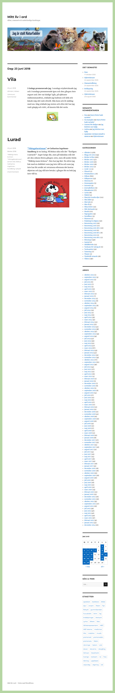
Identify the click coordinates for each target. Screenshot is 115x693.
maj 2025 (87, 287)
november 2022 (90, 357)
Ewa (85, 115)
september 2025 (90, 277)
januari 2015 (88, 523)
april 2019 (87, 402)
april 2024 (88, 317)
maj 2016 (87, 485)
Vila (11, 79)
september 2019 (90, 391)
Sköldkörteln (89, 245)
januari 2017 (88, 466)
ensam (91, 606)
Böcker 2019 (88, 164)
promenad (87, 637)
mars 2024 (88, 320)
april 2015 (87, 516)
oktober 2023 (89, 332)
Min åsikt (87, 200)
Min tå (86, 204)
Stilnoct (86, 653)
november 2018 (89, 414)
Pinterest (87, 219)
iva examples (89, 120)
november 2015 (89, 499)
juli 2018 (87, 424)
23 (102, 559)
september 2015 (90, 504)
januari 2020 (88, 381)
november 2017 (89, 442)
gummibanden (96, 610)
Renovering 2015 (90, 223)
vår (102, 665)
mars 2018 (88, 433)
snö (100, 645)
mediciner (98, 629)
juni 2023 (87, 341)
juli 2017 (87, 452)
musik (99, 633)
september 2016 (90, 475)
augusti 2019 (88, 393)
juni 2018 (87, 426)
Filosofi (87, 171)
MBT (101, 625)
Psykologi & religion (91, 221)
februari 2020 (89, 379)
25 (84, 563)
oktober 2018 (89, 416)
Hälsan (16, 91)
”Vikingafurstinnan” (37, 148)
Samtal (86, 242)
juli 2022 (87, 367)
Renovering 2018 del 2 (92, 233)
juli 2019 (87, 395)
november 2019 (89, 386)
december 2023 (89, 327)
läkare (92, 621)
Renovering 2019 (90, 235)
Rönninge (87, 240)
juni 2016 (87, 483)
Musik (86, 211)
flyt (103, 606)
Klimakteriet (88, 190)
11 (84, 554)
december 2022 (89, 355)
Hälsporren (88, 178)
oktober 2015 (89, 501)
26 (88, 563)
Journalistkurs (89, 188)
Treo (104, 657)
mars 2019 (88, 405)
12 (88, 554)
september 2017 (90, 447)
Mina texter (88, 207)
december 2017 (89, 440)
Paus (86, 72)
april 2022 (88, 374)
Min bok (87, 202)
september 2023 (90, 334)
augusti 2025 (89, 280)
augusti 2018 (88, 421)
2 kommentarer (13, 172)
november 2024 (90, 301)
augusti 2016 (88, 478)
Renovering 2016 (90, 226)
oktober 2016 (89, 473)
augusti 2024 (89, 308)
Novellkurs (88, 216)
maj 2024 (87, 315)
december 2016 (89, 468)
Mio (84, 633)
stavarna (93, 649)
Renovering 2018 (90, 230)
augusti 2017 (88, 450)
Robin (96, 641)
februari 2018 (89, 435)
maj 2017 (87, 457)
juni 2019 (87, 398)
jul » (102, 567)
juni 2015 (87, 511)
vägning (95, 665)
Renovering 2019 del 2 (92, 237)
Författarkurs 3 (89, 174)
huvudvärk (87, 613)
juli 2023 (87, 339)
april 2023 (87, 346)
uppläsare (94, 661)
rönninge (86, 645)
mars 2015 (88, 518)
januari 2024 (88, 324)
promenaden (98, 637)
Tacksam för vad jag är (92, 247)
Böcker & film (89, 157)
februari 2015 (89, 520)
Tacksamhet (88, 249)
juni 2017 (87, 454)
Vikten (86, 259)
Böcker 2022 (88, 167)
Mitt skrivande (89, 209)
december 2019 (89, 383)
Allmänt (10, 91)
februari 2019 (89, 407)
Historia (87, 181)
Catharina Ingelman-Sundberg (11, 166)
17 (106, 554)
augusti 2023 (88, 336)
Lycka (86, 193)
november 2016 (89, 471)
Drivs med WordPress (26, 683)
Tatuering (87, 252)
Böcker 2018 (11, 151)
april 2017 (87, 459)
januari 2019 (88, 409)
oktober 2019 (89, 388)
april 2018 (87, 431)
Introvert (87, 186)
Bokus (18, 161)
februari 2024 (89, 322)
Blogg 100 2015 (89, 155)
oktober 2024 (89, 303)
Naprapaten (88, 214)
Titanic (86, 254)
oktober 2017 (89, 445)
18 (84, 559)
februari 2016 (89, 492)
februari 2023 (89, 350)
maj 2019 (87, 400)
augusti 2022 (89, 365)
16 (102, 554)
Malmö (86, 195)
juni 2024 (87, 313)
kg (100, 613)
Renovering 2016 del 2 (92, 228)
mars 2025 (88, 291)
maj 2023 (87, 343)
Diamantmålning (90, 83)
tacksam (94, 657)
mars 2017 (88, 461)
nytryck (18, 169)
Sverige (86, 657)
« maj (88, 567)
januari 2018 (88, 438)
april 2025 (88, 289)
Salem (94, 645)
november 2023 (89, 329)
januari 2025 (88, 296)
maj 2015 (87, 513)
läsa (98, 621)
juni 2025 (87, 284)
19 (88, 559)
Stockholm (95, 653)
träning (86, 661)
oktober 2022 (89, 360)
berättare (95, 602)
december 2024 (89, 298)
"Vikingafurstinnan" (14, 159)
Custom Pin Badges (91, 125)
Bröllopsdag (88, 89)
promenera (87, 641)
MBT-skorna (87, 629)
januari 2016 (88, 494)
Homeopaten (89, 183)
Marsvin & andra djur (92, 197)
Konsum (99, 617)
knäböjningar (88, 617)
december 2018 (89, 412)
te (100, 657)
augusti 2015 (88, 506)
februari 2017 (89, 464)
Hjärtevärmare (89, 78)
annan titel (11, 161)
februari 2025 (89, 294)
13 (91, 554)
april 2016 (87, 487)
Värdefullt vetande (90, 256)
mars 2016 (88, 490)
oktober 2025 (89, 275)
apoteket (86, 602)
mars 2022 (88, 376)
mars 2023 (88, 348)
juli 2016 (87, 480)
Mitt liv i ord (17, 17)
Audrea (86, 129)
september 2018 (90, 419)
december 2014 (89, 525)
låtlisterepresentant (90, 625)
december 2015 (89, 497)
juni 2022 (87, 369)
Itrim (95, 613)
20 (92, 559)
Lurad (14, 139)
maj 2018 (87, 428)
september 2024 (90, 306)
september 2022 (90, 362)
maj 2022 (87, 372)
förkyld (85, 610)
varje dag (86, 665)
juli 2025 (87, 282)
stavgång (101, 649)
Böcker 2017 (88, 160)
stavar (85, 649)
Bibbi (103, 602)
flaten (98, 606)
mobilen (91, 633)
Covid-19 (87, 169)
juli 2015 (87, 508)
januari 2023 (88, 353)
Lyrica (85, 621)
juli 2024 (87, 310)
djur (84, 606)
